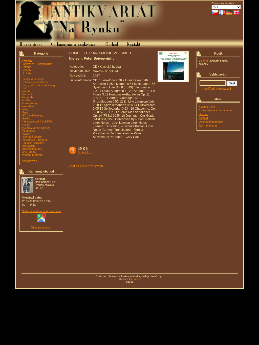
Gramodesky (29, 103)
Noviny (25, 124)
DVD (24, 88)
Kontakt (203, 117)
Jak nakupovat (208, 125)
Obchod (203, 114)
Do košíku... (85, 152)
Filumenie (27, 94)
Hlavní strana (207, 106)
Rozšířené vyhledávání (216, 88)
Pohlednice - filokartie (34, 139)
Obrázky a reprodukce (35, 127)
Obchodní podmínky (211, 121)
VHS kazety (28, 151)
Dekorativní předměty (34, 82)
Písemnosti (28, 130)
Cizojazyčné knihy (32, 79)
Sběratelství (28, 145)
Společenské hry (31, 148)
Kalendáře (27, 106)
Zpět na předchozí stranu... (87, 166)
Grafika (26, 100)
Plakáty (26, 133)
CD (23, 76)
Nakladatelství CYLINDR (36, 121)
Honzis (136, 279)
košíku (205, 60)
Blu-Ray (26, 73)
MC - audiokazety (32, 115)
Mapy (24, 112)
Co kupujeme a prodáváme (215, 110)
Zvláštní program (31, 154)
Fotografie (27, 97)
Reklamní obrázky (32, 142)
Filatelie (26, 91)
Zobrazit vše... (30, 160)
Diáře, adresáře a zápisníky (38, 85)
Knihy (24, 109)
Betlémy (26, 69)
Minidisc (26, 118)
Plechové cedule (31, 136)
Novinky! (27, 60)
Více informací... (41, 227)
